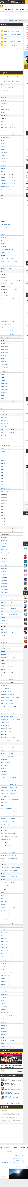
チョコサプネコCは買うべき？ (7, 923)
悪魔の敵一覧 (4, 1025)
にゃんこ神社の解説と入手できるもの (9, 836)
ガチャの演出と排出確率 (6, 324)
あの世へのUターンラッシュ (7, 249)
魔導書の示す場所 (5, 537)
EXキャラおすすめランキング (7, 137)
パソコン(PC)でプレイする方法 (7, 821)
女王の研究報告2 (4, 565)
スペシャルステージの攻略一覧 (7, 432)
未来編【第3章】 (4, 371)
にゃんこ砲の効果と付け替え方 (7, 849)
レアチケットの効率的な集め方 (7, 327)
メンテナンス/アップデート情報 (8, 812)
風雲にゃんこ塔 (4, 234)
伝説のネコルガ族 (5, 277)
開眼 (2, 478)
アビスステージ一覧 (5, 451)
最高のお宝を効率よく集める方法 (8, 737)
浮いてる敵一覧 (4, 1003)
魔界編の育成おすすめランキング (8, 186)
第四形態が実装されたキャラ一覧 (8, 657)
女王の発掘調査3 (4, 586)
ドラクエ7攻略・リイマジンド (19, 1155)
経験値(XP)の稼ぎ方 (5, 759)
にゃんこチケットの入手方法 (7, 753)
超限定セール (4, 898)
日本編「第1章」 (4, 346)
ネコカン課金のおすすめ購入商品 (8, 882)
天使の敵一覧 (4, 1009)
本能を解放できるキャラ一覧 (7, 632)
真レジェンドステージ (5, 408)
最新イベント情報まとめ (6, 199)
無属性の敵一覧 (4, 994)
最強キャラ (10, 9)
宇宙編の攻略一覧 (5, 380)
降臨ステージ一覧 (5, 448)
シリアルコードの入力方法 (6, 824)
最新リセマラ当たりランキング (7, 124)
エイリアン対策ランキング (6, 158)
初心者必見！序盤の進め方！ (7, 666)
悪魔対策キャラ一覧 (5, 985)
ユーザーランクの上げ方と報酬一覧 (8, 778)
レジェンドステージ (5, 405)
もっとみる (19, 49)
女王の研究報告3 (4, 568)
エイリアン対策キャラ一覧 (6, 972)
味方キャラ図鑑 (4, 932)
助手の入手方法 (4, 861)
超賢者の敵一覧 (4, 1034)
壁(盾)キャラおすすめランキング (8, 128)
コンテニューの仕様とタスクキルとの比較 (10, 697)
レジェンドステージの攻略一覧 (10, 45)
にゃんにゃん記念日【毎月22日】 (8, 265)
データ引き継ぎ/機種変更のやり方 (8, 808)
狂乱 (2, 439)
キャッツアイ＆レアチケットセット (8, 907)
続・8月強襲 (3, 246)
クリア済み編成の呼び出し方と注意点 (9, 707)
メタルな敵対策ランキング (6, 152)
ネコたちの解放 (4, 555)
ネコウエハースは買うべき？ (7, 916)
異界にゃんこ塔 (4, 237)
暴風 (2, 466)
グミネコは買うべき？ (5, 920)
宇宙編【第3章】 (4, 389)
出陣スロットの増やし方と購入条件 (8, 790)
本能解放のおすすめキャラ (6, 639)
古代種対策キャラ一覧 (5, 981)
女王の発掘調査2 (4, 583)
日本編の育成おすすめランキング (8, 177)
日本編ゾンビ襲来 (5, 355)
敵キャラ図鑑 (4, 991)
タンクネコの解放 (5, 549)
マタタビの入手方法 (5, 765)
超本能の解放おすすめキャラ (7, 642)
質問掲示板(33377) (5, 112)
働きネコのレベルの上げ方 (6, 691)
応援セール (3, 892)
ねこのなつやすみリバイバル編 (7, 231)
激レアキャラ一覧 (5, 941)
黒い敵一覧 (3, 1000)
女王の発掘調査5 (4, 593)
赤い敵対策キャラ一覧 (5, 960)
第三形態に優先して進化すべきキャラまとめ (10, 719)
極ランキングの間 (5, 240)
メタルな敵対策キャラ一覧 (6, 969)
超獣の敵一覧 (4, 1028)
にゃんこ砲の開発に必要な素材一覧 (8, 855)
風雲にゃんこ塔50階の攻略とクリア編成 (12, 41)
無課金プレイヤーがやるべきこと (8, 669)
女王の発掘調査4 (4, 589)
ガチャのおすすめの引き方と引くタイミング (10, 298)
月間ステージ (4, 515)
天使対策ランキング (5, 155)
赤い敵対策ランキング (5, 143)
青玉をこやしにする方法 (6, 731)
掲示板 (11, 28)
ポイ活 (8, 2)
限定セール (3, 895)
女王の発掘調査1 (4, 580)
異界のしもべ (4, 540)
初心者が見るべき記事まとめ (7, 663)
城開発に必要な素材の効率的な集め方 (9, 858)
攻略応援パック (4, 904)
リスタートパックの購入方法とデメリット (10, 679)
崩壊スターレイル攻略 (17, 1158)
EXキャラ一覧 (4, 947)
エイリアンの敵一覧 (5, 1012)
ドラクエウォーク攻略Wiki (18, 1160)
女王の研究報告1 (4, 562)
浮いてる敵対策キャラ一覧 (6, 966)
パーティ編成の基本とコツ (6, 688)
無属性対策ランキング (5, 171)
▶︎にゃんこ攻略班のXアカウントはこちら (10, 81)
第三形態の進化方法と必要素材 (7, 716)
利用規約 (15, 1147)
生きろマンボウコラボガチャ (7, 283)
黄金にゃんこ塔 (4, 423)
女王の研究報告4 (4, 571)
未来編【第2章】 (4, 368)
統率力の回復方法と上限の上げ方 (8, 694)
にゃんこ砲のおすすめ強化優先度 (8, 852)
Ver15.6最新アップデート (6, 224)
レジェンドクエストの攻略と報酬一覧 (9, 614)
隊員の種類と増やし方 (5, 839)
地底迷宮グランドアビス (6, 243)
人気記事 (4, 28)
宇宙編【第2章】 (4, 386)
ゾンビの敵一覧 (4, 1019)
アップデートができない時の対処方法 (9, 815)
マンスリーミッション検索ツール (8, 94)
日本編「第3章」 (4, 352)
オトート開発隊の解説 (5, 845)
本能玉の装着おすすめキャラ (7, 648)
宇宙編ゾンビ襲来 (5, 392)
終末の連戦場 (4, 497)
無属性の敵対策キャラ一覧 (6, 957)
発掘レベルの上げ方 (5, 491)
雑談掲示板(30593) (5, 109)
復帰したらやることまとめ (6, 805)
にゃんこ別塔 (4, 426)
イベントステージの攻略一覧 (7, 531)
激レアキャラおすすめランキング (8, 131)
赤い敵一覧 (3, 997)
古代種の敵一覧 (4, 1022)
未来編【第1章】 (4, 364)
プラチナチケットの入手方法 (7, 331)
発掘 (2, 485)
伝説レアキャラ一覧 (5, 935)
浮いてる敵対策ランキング (6, 146)
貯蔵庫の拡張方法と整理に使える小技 (9, 787)
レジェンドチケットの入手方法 (7, 334)
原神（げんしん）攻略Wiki (18, 1163)
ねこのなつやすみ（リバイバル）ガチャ (9, 289)
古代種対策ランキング (5, 165)
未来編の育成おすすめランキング (8, 180)
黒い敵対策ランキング (5, 149)
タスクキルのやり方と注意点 (7, 700)
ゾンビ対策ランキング (5, 162)
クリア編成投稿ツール (5, 91)
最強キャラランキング (8, 38)
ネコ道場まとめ (4, 620)
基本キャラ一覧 (4, 950)
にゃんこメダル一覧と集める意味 (8, 793)
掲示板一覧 (3, 100)
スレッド (19, 28)
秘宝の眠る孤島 (4, 503)
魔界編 (2, 398)
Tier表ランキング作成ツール (7, 87)
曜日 (2, 472)
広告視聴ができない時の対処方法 (8, 818)
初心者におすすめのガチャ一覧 (7, 321)
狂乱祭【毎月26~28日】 (6, 268)
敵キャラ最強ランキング (6, 192)
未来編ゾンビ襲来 (5, 374)
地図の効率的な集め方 (5, 488)
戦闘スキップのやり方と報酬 (7, 703)
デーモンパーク (4, 543)
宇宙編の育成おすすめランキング (8, 183)
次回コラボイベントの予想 (6, 602)
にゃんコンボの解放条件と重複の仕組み (9, 870)
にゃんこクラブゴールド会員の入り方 (9, 886)
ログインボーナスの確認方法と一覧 (8, 784)
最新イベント (23, 9)
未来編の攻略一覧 (5, 361)
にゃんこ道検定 (4, 623)
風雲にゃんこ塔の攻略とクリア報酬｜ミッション (13, 31)
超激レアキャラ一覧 (5, 938)
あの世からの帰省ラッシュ (6, 252)
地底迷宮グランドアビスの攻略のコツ (9, 608)
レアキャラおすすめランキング (7, 134)
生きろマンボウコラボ (5, 227)
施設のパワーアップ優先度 (6, 728)
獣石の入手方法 (4, 768)
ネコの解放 (3, 546)
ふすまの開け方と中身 (5, 796)
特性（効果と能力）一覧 (6, 1046)
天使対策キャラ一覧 (5, 978)
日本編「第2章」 (4, 349)
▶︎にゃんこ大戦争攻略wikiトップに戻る (10, 77)
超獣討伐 (3, 460)
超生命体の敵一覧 (5, 1031)
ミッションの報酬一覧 (5, 781)
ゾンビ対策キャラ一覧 (5, 975)
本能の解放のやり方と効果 (6, 636)
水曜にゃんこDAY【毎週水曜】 (7, 258)
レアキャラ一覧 (4, 944)
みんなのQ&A (4, 9)
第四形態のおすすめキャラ (6, 654)
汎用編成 (16, 9)
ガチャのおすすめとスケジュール (8, 295)
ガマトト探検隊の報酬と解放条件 (8, 833)
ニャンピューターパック (6, 910)
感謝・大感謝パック (5, 901)
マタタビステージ (5, 521)
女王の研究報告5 (4, 574)
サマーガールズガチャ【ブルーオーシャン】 (10, 280)
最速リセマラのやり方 (5, 676)
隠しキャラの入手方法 (5, 725)
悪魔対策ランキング (5, 168)
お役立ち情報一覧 (5, 802)
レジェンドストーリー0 (6, 411)
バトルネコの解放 (5, 552)
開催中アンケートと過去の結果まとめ (9, 876)
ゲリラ (2, 457)
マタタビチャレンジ (5, 525)
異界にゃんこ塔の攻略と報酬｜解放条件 (12, 34)
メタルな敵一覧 (4, 1006)
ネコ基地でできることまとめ (7, 774)
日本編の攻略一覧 (5, 343)
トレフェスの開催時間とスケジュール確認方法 (11, 741)
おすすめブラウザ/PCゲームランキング (12, 1103)
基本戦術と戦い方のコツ (6, 685)
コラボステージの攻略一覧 (6, 599)
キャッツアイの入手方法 (6, 762)
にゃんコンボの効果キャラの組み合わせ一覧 (10, 867)
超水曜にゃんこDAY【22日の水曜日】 (9, 262)
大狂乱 (2, 442)
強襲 (2, 509)
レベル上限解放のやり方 (6, 722)
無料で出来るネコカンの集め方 (7, 750)
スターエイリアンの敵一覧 (6, 1015)
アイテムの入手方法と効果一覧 (7, 1040)
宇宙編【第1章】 (4, 383)
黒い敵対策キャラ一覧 (5, 963)
